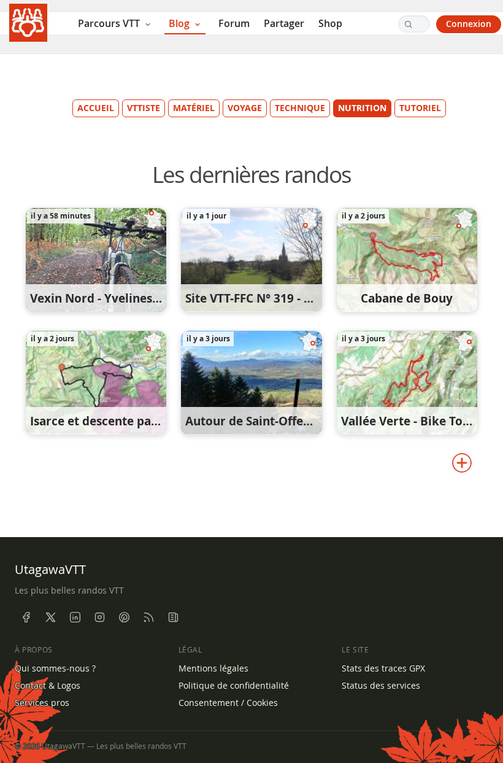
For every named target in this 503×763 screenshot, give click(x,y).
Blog (180, 23)
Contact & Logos (47, 685)
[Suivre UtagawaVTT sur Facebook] (26, 617)
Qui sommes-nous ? (55, 668)
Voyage (245, 108)
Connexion (468, 23)
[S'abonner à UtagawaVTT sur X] (50, 617)
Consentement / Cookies (228, 702)
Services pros (42, 702)
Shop (330, 23)
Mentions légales (213, 668)
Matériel (194, 108)
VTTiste (143, 108)
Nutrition (362, 108)
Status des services (381, 685)
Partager (284, 23)
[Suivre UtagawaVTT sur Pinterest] (124, 617)
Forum (234, 23)
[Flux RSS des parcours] (148, 617)
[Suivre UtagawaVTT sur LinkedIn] (75, 617)
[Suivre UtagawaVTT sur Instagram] (99, 617)
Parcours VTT (110, 23)
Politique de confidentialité (234, 685)
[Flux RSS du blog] (173, 617)
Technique (300, 108)
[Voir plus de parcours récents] (462, 463)
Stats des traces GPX (383, 668)
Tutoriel (420, 108)
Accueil (95, 108)
